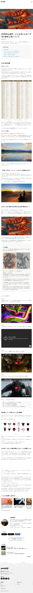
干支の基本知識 (6, 49)
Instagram (18, 527)
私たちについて (3, 585)
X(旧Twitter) (24, 527)
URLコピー (4, 534)
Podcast (12, 527)
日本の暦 (20, 128)
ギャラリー (18, 583)
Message (30, 527)
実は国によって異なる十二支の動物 (9, 54)
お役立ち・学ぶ (19, 582)
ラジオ (1, 583)
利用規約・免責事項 (3, 588)
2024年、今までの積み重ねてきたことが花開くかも (12, 56)
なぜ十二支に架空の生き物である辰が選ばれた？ (11, 52)
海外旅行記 (2, 582)
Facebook (18, 534)
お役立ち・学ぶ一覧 (17, 538)
